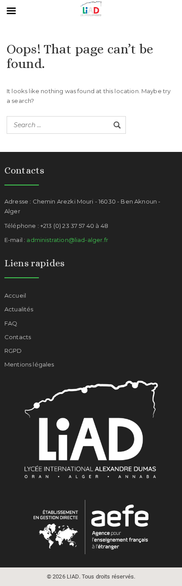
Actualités (19, 309)
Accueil (15, 295)
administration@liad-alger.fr (67, 239)
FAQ (10, 323)
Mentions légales (29, 364)
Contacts (17, 336)
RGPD (13, 350)
